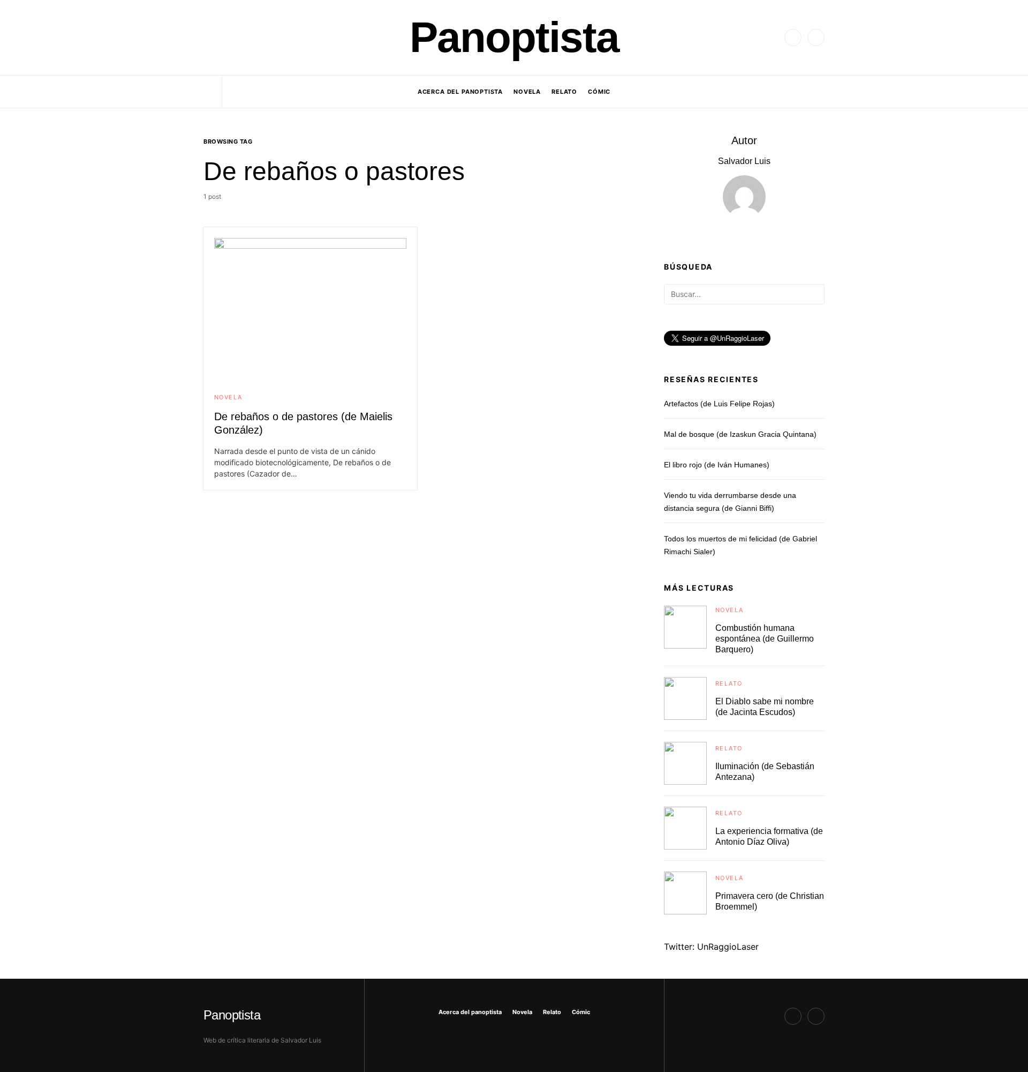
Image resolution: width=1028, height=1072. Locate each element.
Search (815, 294)
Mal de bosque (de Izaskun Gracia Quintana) (740, 434)
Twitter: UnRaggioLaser (711, 946)
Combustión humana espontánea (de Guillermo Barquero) (764, 638)
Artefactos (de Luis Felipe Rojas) (719, 403)
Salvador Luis (744, 161)
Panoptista (514, 37)
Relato (728, 683)
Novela (228, 397)
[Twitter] (793, 37)
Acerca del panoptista (470, 1012)
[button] (206, 37)
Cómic (581, 1012)
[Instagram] (816, 37)
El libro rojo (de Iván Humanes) (716, 464)
